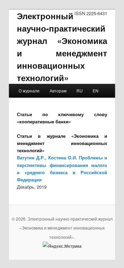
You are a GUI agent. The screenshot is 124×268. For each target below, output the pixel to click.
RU (79, 90)
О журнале (29, 90)
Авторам (58, 90)
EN (96, 90)
